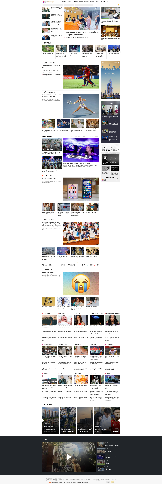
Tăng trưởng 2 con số (69, 4)
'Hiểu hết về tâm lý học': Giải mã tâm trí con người (110, 163)
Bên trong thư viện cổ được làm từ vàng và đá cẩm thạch (92, 130)
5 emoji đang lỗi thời (48, 272)
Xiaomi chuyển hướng (63, 368)
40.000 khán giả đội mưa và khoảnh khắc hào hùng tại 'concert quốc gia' (96, 358)
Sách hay (69, 1)
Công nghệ (86, 1)
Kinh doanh (75, 1)
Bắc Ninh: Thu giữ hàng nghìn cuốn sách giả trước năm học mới (49, 339)
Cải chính (103, 1)
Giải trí (61, 373)
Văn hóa (81, 1)
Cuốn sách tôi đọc (97, 313)
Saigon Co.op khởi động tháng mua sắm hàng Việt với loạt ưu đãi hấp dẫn (112, 399)
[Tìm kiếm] (118, 1)
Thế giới (106, 454)
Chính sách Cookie (81, 482)
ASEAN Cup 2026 (47, 4)
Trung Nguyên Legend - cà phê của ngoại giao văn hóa (114, 173)
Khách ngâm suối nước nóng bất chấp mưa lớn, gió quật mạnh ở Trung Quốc (96, 393)
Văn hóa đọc (49, 92)
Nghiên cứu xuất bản (113, 313)
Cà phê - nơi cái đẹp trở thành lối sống (105, 173)
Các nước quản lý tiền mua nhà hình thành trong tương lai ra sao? (48, 258)
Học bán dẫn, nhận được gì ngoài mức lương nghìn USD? (112, 131)
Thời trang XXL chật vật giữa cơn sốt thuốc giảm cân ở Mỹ (76, 308)
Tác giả (77, 313)
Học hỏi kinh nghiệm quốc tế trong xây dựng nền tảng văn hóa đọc (48, 130)
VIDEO (46, 440)
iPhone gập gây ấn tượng (49, 178)
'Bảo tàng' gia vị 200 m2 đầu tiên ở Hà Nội (77, 163)
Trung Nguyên (103, 144)
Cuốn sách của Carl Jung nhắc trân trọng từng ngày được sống (61, 55)
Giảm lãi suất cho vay (58, 4)
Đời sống (92, 1)
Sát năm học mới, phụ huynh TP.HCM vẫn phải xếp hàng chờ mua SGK (109, 21)
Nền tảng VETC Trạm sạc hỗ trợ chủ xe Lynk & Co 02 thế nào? (111, 387)
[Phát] (69, 457)
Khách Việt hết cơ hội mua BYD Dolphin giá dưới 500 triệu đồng (63, 214)
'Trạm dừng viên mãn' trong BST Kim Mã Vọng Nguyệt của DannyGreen (112, 393)
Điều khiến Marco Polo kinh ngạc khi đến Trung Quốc (100, 55)
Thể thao (109, 344)
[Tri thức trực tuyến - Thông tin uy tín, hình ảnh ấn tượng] (48, 1)
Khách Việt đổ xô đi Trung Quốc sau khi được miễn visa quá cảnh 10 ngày (96, 387)
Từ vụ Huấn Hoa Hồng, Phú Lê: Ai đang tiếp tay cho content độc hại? (77, 214)
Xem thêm (110, 176)
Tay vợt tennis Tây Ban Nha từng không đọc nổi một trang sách (77, 130)
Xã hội (45, 373)
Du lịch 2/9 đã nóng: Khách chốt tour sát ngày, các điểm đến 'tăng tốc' (96, 399)
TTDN (108, 373)
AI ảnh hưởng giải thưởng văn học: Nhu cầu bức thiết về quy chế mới (112, 339)
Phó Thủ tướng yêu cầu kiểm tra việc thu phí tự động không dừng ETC (49, 387)
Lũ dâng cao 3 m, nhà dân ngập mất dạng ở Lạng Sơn (76, 37)
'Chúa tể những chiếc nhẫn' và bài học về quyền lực (87, 55)
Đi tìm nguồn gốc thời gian (96, 325)
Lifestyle (97, 1)
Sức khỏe (78, 373)
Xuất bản (64, 1)
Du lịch (93, 373)
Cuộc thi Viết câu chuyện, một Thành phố (84, 4)
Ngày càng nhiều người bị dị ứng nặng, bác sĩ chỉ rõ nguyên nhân (57, 30)
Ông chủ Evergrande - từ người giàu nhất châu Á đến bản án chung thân (56, 23)
